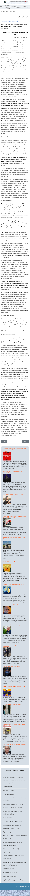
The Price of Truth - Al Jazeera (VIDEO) (12, 666)
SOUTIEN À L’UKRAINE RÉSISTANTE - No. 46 (13, 585)
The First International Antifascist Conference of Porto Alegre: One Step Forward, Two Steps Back (15, 562)
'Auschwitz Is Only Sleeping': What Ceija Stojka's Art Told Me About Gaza (14, 516)
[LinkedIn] (27, 16)
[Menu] (4, 7)
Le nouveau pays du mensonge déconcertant (14, 724)
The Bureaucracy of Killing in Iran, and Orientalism (12, 645)
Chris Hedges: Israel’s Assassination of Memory (14, 744)
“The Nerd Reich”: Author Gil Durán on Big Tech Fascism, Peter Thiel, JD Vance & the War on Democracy (14, 450)
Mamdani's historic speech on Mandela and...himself (12, 472)
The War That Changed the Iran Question (13, 494)
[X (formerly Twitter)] (23, 16)
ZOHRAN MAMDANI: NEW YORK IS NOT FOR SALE (14, 687)
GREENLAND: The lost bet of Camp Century (13, 625)
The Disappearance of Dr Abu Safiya (11, 704)
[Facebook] (19, 16)
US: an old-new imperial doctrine (11, 605)
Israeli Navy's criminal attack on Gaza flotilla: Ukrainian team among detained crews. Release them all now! (14, 539)
